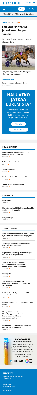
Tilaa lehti (18, 124)
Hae (30, 9)
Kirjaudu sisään (18, 129)
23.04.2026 (18, 14)
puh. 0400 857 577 (9, 378)
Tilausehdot (7, 384)
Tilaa (21, 9)
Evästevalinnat (8, 390)
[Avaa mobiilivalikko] (4, 9)
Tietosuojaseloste (9, 386)
